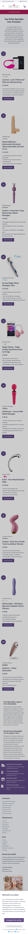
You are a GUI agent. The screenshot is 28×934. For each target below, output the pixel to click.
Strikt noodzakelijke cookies (9, 929)
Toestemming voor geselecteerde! (14, 926)
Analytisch (12, 931)
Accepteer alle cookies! (14, 920)
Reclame (18, 931)
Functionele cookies (21, 929)
